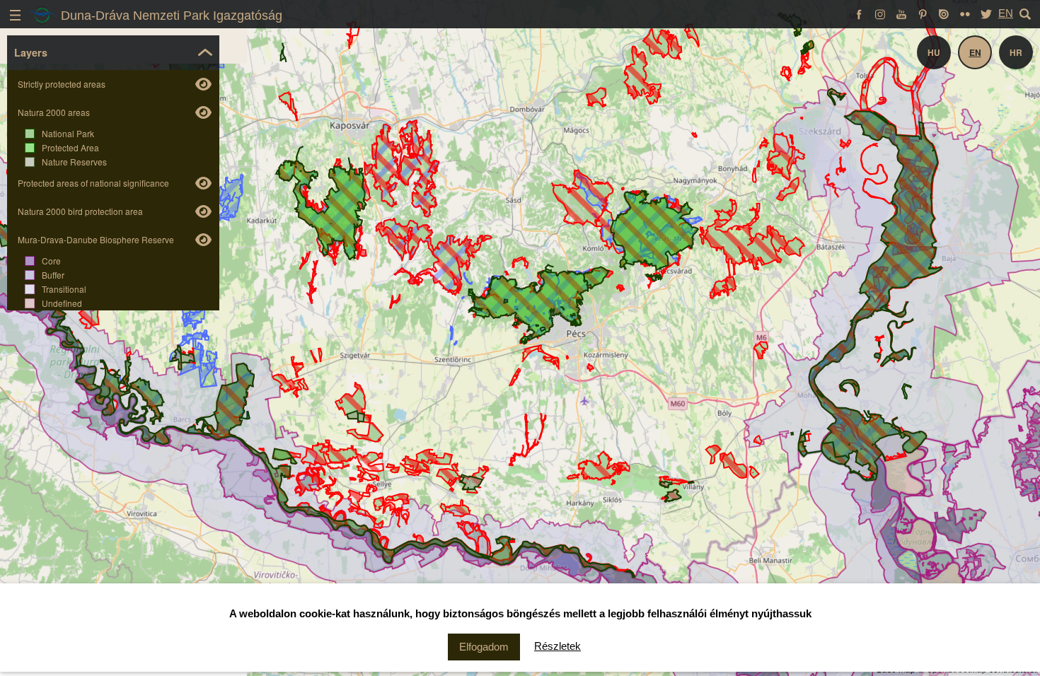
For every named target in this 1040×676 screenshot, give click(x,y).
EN (1005, 13)
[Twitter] (986, 13)
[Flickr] (965, 13)
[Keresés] (1025, 13)
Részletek (557, 646)
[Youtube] (901, 13)
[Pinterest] (922, 13)
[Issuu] (944, 13)
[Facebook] (859, 13)
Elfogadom (484, 647)
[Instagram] (880, 13)
